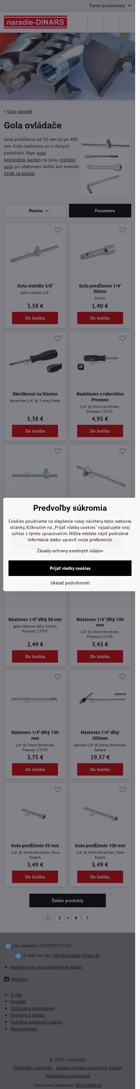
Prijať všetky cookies (70, 568)
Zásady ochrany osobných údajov (70, 551)
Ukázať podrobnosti (70, 583)
